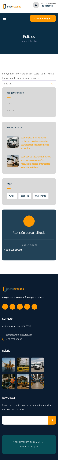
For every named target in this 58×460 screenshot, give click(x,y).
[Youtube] (34, 307)
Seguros (25, 196)
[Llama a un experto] (36, 5)
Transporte (40, 196)
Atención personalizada (29, 233)
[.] (4, 19)
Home (24, 41)
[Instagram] (20, 307)
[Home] (11, 6)
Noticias (10, 110)
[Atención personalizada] (29, 221)
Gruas (9, 103)
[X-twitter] (5, 307)
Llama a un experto (48, 3)
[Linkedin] (27, 307)
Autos (12, 196)
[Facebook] (12, 307)
